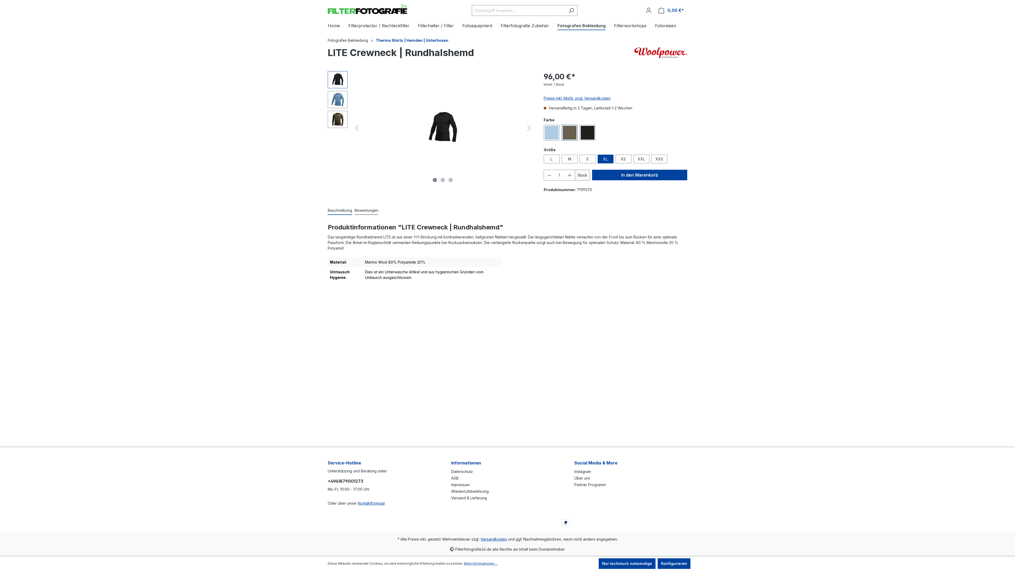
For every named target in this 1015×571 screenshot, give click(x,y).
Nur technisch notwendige (627, 563)
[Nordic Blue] (552, 133)
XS (623, 159)
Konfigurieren (674, 563)
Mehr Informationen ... (480, 563)
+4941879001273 (345, 481)
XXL (641, 159)
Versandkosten (494, 539)
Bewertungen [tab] (366, 210)
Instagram (582, 471)
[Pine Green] (570, 133)
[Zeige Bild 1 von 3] (435, 180)
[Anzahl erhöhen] (569, 175)
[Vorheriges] (357, 128)
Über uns (582, 478)
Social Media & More (595, 463)
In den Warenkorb (639, 175)
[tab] (340, 210)
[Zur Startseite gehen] (367, 9)
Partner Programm (590, 484)
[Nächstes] (529, 128)
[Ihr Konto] (648, 10)
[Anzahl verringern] (549, 175)
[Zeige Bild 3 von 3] (451, 180)
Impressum (460, 484)
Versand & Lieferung (469, 498)
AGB (455, 478)
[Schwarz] (588, 133)
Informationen (466, 463)
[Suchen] (571, 10)
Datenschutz (462, 471)
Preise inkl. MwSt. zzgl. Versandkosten (577, 98)
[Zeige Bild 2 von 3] (443, 180)
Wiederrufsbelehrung (470, 491)
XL (605, 159)
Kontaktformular (371, 503)
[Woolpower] (660, 54)
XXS (659, 159)
